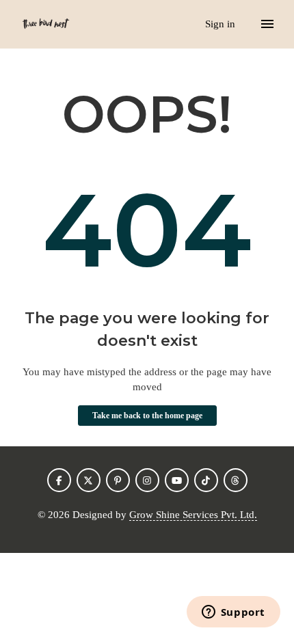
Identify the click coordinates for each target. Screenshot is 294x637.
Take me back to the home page (147, 415)
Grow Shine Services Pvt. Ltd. (193, 514)
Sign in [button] (221, 23)
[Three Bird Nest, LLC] (46, 24)
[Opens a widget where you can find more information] (233, 613)
